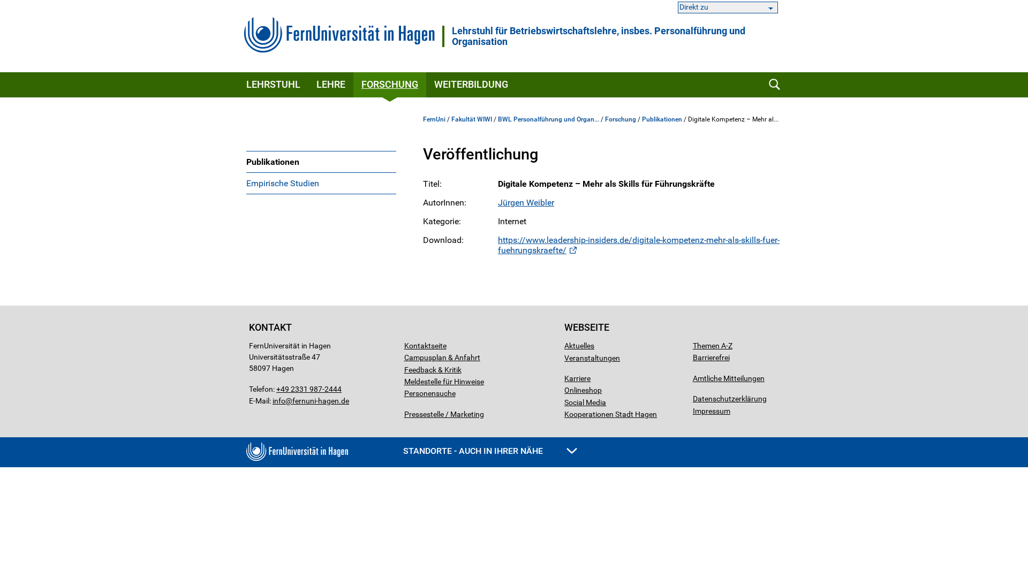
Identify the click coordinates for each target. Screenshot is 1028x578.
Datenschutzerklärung (730, 398)
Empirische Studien (282, 183)
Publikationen (272, 162)
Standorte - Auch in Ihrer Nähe (474, 451)
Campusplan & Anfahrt (442, 357)
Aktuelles (579, 345)
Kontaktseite (425, 345)
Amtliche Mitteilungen (729, 378)
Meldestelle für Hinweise (444, 381)
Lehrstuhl (273, 84)
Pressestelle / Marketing (444, 414)
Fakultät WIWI (471, 119)
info (279, 401)
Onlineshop (583, 390)
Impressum (711, 411)
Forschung (389, 84)
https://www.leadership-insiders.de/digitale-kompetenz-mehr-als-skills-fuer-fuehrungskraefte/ (639, 245)
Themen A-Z (712, 345)
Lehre (330, 84)
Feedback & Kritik (433, 370)
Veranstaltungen (592, 358)
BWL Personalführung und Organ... (548, 119)
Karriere (577, 378)
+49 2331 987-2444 (309, 389)
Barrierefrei (711, 357)
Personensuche (430, 393)
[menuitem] (321, 161)
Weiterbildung (471, 84)
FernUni (434, 119)
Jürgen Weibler (526, 202)
